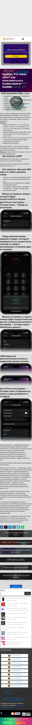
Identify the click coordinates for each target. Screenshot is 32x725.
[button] (12, 67)
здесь (14, 166)
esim (16, 468)
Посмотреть (16, 56)
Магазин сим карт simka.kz (12, 690)
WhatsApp (10, 722)
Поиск (3, 590)
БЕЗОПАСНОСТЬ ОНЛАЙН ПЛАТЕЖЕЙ (15, 698)
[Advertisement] (16, 17)
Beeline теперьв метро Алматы (17, 613)
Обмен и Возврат (9, 694)
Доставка (6, 692)
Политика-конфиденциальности (13, 700)
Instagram (23, 722)
